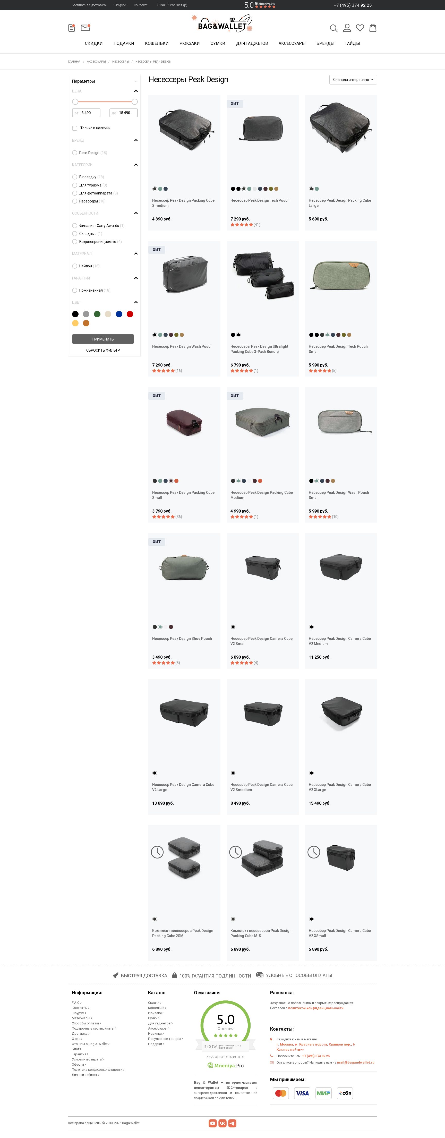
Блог (76, 1049)
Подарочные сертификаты (93, 1028)
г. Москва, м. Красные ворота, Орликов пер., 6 (316, 1044)
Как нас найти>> (290, 1049)
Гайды (352, 43)
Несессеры (120, 61)
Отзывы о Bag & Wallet (90, 1044)
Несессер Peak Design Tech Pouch (259, 200)
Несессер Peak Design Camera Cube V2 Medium (340, 641)
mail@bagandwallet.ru (355, 1062)
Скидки (94, 43)
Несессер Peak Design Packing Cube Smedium (183, 203)
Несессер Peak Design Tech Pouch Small (338, 349)
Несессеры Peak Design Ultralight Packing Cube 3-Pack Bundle (259, 349)
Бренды (325, 43)
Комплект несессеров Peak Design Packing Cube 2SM (182, 933)
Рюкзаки (189, 43)
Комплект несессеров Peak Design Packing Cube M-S (261, 933)
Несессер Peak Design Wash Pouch (182, 346)
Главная (74, 61)
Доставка (80, 1033)
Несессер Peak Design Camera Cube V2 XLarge (340, 787)
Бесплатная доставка (89, 5)
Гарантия (79, 1054)
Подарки (124, 43)
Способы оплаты (86, 1023)
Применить (103, 339)
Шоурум (120, 5)
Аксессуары (292, 43)
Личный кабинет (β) (172, 5)
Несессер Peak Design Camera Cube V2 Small (261, 641)
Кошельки (157, 43)
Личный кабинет (85, 1075)
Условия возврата (87, 1059)
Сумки (218, 43)
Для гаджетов (252, 43)
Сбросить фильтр (103, 350)
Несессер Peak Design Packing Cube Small (183, 495)
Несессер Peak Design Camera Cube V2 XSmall (340, 933)
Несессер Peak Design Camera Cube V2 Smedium (261, 787)
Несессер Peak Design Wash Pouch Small (339, 495)
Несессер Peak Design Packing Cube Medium (261, 495)
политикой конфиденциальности (316, 1008)
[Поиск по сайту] (333, 28)
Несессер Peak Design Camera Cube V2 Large (183, 787)
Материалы (81, 1018)
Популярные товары (165, 1039)
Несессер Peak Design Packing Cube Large (340, 203)
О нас (76, 1039)
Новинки (155, 1033)
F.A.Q (76, 1003)
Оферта (78, 1064)
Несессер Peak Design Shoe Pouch (182, 638)
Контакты (141, 5)
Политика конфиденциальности (97, 1070)
